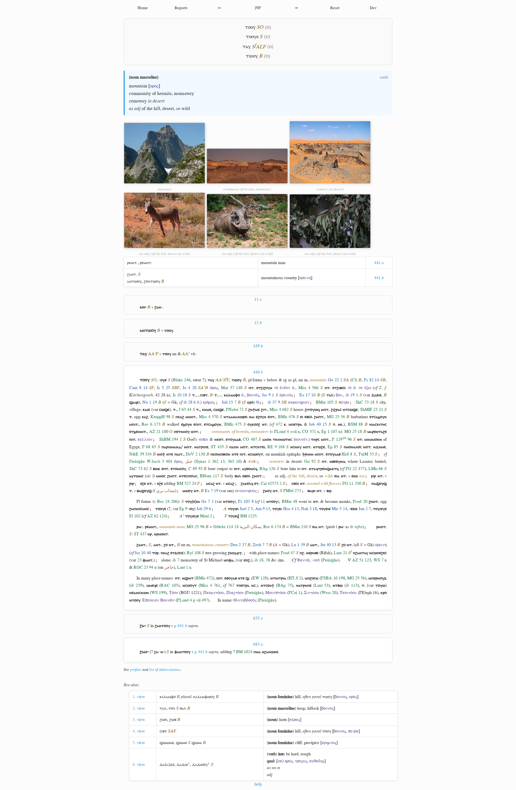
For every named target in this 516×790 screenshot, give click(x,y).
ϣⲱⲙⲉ (181, 742)
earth (384, 77)
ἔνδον (285, 387)
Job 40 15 (318, 424)
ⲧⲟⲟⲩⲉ (252, 36)
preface (135, 669)
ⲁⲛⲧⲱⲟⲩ (134, 281)
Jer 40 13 (328, 544)
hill (157, 108)
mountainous (272, 277)
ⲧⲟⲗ (172, 708)
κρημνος (329, 742)
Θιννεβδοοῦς (245, 600)
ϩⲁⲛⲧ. (132, 274)
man (281, 262)
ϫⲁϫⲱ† (183, 764)
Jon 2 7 (365, 508)
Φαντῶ (303, 560)
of (154, 93)
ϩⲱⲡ (163, 719)
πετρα (353, 731)
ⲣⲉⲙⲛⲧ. (146, 262)
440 (258, 372)
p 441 (180, 625)
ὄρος (214, 387)
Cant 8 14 (138, 387)
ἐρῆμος (209, 402)
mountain (138, 85)
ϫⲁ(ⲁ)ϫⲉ (167, 764)
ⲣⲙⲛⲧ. (132, 262)
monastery (184, 93)
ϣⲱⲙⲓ (197, 742)
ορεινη (305, 277)
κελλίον (145, 439)
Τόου (173, 592)
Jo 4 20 (189, 387)
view (141, 696)
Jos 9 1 (268, 395)
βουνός (253, 395)
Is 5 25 (163, 387)
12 (258, 322)
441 (379, 262)
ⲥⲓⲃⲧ (163, 731)
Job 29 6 (203, 508)
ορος (154, 85)
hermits (164, 93)
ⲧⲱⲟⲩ (252, 56)
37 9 (274, 402)
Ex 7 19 (211, 490)
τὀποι (203, 439)
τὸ (276, 387)
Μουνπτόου (275, 592)
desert (168, 108)
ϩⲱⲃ (172, 719)
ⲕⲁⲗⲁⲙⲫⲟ (168, 696)
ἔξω (367, 387)
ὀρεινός (286, 395)
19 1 (352, 395)
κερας (294, 719)
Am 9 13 (262, 508)
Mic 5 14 (339, 508)
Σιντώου (311, 592)
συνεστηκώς (246, 490)
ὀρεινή (381, 544)
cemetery (138, 101)
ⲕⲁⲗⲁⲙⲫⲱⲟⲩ (204, 696)
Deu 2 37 (238, 544)
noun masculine (143, 77)
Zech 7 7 (260, 544)
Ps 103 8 (245, 501)
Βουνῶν (167, 600)
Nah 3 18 (309, 508)
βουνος (341, 696)
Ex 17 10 (307, 395)
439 (258, 346)
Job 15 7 (229, 402)
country (290, 277)
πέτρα (344, 402)
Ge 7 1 (207, 501)
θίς (258, 402)
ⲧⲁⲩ (247, 46)
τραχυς (301, 761)
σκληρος (285, 761)
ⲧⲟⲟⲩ (250, 27)
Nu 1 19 (149, 402)
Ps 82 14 (371, 380)
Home (143, 7)
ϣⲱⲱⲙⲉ (167, 742)
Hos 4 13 (291, 508)
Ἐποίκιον (150, 600)
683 (258, 644)
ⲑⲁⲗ (183, 708)
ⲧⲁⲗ (163, 708)
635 (258, 618)
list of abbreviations (164, 669)
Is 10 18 (180, 395)
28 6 (190, 402)
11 (258, 299)
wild (185, 108)
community (140, 93)
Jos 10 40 (143, 552)
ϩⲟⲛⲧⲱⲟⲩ (152, 281)
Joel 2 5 (246, 508)
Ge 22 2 (335, 380)
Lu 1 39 (298, 544)
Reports (181, 7)
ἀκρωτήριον (298, 402)
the (150, 108)
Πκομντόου (213, 592)
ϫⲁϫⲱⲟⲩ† (201, 764)
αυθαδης (316, 761)
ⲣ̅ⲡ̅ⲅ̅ (258, 7)
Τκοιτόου (348, 592)
